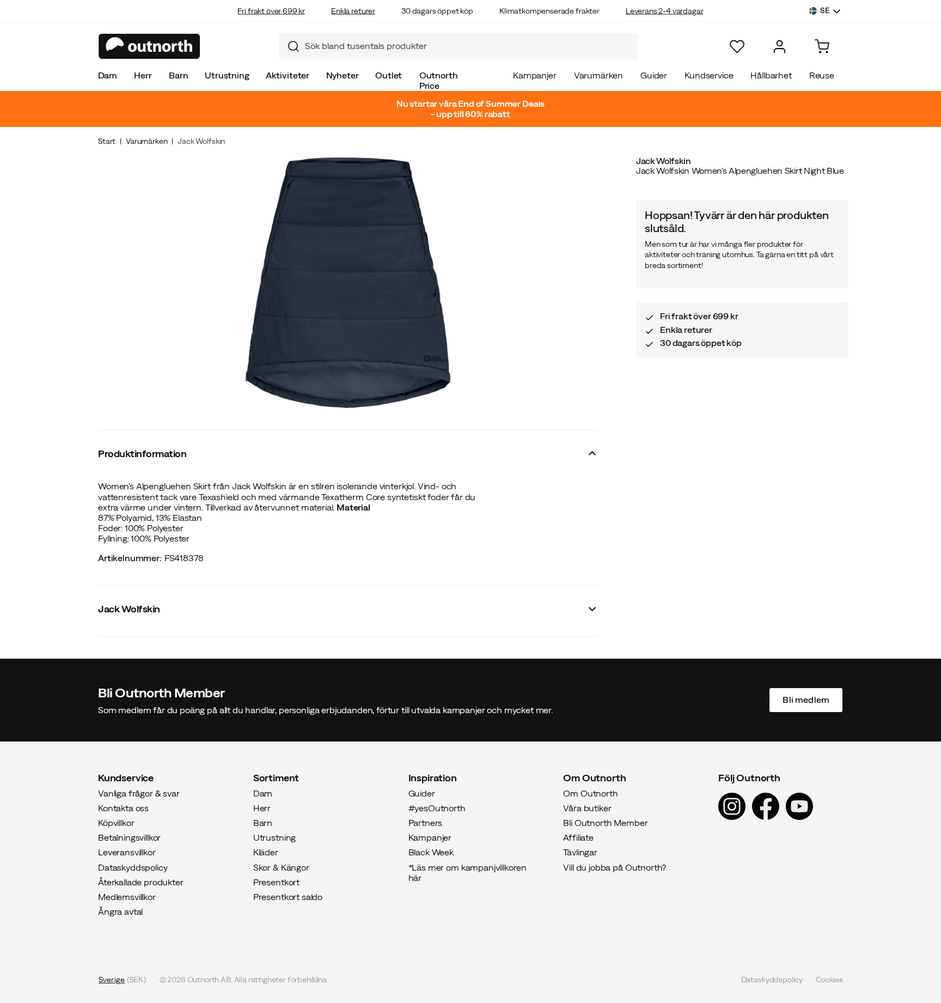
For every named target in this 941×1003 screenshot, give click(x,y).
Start (106, 141)
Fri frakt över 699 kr (271, 11)
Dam (108, 75)
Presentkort (276, 882)
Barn (178, 75)
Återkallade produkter (141, 882)
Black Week (431, 852)
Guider (653, 75)
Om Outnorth (590, 793)
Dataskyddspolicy (132, 867)
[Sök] (289, 46)
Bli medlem (806, 699)
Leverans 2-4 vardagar (665, 11)
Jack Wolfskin (201, 141)
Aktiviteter (287, 75)
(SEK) (122, 979)
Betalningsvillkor (129, 837)
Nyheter (342, 75)
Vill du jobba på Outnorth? (614, 867)
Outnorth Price (438, 80)
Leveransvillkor (127, 852)
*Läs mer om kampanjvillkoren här (467, 872)
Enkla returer (353, 11)
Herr (142, 75)
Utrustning (227, 75)
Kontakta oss (123, 808)
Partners (425, 823)
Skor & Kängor (281, 867)
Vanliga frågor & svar (139, 793)
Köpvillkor (116, 823)
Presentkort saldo (287, 897)
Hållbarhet (770, 75)
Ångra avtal (120, 911)
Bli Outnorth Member (605, 823)
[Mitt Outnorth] (780, 47)
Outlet (388, 75)
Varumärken (598, 75)
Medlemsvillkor (127, 897)
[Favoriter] (737, 46)
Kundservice (709, 75)
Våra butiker (587, 808)
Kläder (265, 852)
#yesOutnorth (437, 808)
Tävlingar (580, 852)
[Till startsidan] (149, 46)
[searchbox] (469, 46)
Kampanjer (535, 75)
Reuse (821, 75)
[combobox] (458, 46)
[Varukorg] (822, 46)
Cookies (829, 979)
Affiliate (578, 837)
